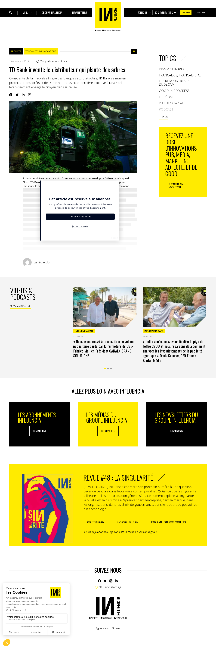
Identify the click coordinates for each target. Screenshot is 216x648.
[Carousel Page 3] (111, 368)
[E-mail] (29, 94)
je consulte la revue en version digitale (134, 532)
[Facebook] (10, 94)
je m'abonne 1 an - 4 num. (128, 522)
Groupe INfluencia (52, 13)
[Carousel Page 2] (108, 368)
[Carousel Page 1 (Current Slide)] (105, 368)
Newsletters (79, 13)
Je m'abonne (39, 431)
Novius (116, 628)
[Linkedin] (23, 94)
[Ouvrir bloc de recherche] (10, 12)
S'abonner (186, 12)
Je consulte (108, 431)
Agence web (103, 628)
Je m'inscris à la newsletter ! (176, 185)
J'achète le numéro (96, 522)
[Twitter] (17, 94)
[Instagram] (110, 580)
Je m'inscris (176, 431)
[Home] (108, 16)
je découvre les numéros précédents (168, 522)
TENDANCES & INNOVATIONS (40, 51)
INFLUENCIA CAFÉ (84, 330)
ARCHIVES (16, 51)
